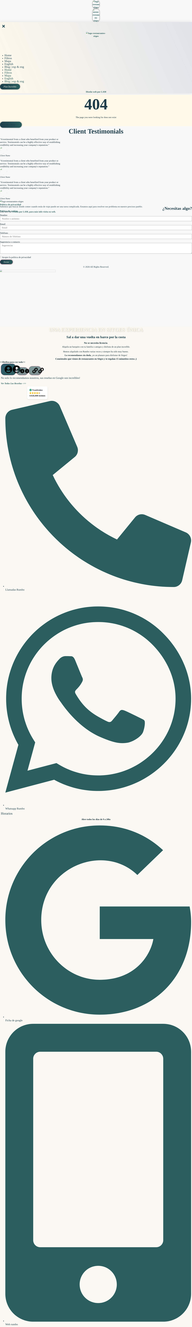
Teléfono (4, 233)
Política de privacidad (10, 204)
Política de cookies (9, 211)
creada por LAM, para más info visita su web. (34, 211)
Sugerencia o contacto (10, 242)
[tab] (8, 369)
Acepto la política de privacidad (16, 257)
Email (2, 224)
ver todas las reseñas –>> (13, 383)
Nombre (3, 215)
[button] (37, 392)
